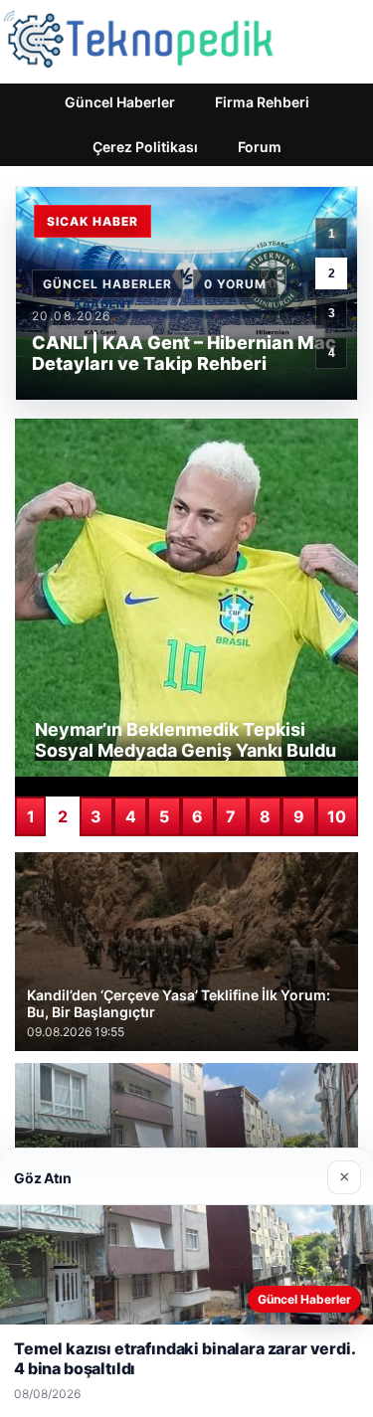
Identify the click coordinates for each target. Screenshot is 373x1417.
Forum (259, 146)
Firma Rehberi (262, 101)
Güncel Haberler (120, 101)
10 (336, 816)
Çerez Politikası (145, 146)
